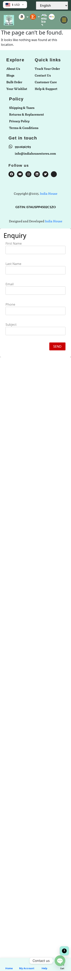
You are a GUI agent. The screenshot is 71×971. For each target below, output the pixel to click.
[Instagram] (28, 174)
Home (9, 968)
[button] (64, 20)
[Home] (9, 963)
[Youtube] (20, 174)
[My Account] (26, 963)
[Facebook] (11, 174)
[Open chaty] (60, 960)
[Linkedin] (37, 174)
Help (44, 968)
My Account (26, 968)
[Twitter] (45, 174)
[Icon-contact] (54, 174)
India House (48, 193)
